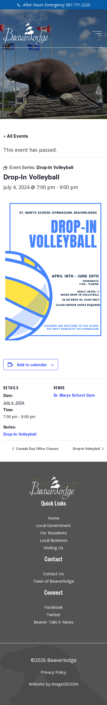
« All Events (15, 136)
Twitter (53, 614)
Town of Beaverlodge (53, 581)
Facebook (53, 607)
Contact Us (53, 573)
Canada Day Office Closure (36, 448)
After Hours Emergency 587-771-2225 (56, 4)
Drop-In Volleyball (19, 434)
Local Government (53, 525)
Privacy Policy (53, 672)
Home (54, 518)
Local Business (53, 540)
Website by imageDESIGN (53, 684)
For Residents (53, 532)
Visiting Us (53, 547)
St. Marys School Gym (74, 395)
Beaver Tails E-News (54, 622)
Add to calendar (32, 364)
